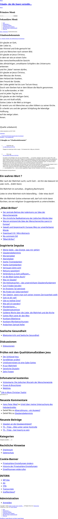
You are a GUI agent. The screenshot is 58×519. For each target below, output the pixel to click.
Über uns (5, 29)
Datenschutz (8, 452)
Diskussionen (8, 346)
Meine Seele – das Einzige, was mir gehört (21, 250)
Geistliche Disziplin (11, 368)
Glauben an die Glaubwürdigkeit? (17, 424)
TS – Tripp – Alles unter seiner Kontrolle (20, 427)
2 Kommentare (21, 38)
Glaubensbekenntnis (12, 252)
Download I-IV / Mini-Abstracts (16, 233)
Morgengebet (9, 256)
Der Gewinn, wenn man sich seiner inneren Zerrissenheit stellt (30, 294)
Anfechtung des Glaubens (8, 26)
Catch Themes (13, 507)
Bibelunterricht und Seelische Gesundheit (21, 335)
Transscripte (8, 489)
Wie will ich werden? (12, 303)
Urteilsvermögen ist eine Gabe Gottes (19, 362)
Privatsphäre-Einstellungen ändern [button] (18, 463)
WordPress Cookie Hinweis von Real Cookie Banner (12, 518)
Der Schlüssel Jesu (11, 356)
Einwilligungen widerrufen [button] (14, 469)
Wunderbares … (6, 24)
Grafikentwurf (9, 492)
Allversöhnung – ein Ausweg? (27, 410)
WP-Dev (6, 480)
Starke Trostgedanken (12, 261)
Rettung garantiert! (11, 270)
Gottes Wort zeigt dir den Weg (16, 315)
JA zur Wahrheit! (10, 365)
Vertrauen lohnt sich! (12, 268)
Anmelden (7, 502)
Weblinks (7, 388)
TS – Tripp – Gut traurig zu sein (16, 430)
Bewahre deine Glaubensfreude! (10, 28)
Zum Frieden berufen (12, 285)
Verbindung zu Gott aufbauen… (16, 273)
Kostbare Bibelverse (11, 318)
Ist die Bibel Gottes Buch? (14, 276)
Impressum (8, 449)
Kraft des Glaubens (7, 25)
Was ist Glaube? (10, 279)
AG (4, 483)
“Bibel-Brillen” (9, 239)
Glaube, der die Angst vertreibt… (15, 505)
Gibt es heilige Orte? (12, 300)
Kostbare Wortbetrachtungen (16, 321)
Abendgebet (8, 259)
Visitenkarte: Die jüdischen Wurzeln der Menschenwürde (27, 382)
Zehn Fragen (8, 371)
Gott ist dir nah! (10, 297)
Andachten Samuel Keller (14, 324)
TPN (4, 486)
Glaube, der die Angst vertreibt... (16, 4)
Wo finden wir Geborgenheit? (15, 291)
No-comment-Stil (10, 236)
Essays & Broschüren (12, 385)
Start (4, 23)
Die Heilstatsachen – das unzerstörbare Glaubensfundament (29, 282)
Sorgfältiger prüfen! (11, 359)
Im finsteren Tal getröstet (14, 288)
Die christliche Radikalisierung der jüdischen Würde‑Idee (27, 218)
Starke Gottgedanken (12, 264)
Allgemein (5, 31)
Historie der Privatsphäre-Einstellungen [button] (20, 466)
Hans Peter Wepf (10, 404)
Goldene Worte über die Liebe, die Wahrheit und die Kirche (28, 312)
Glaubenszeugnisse (11, 309)
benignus (16, 38)
